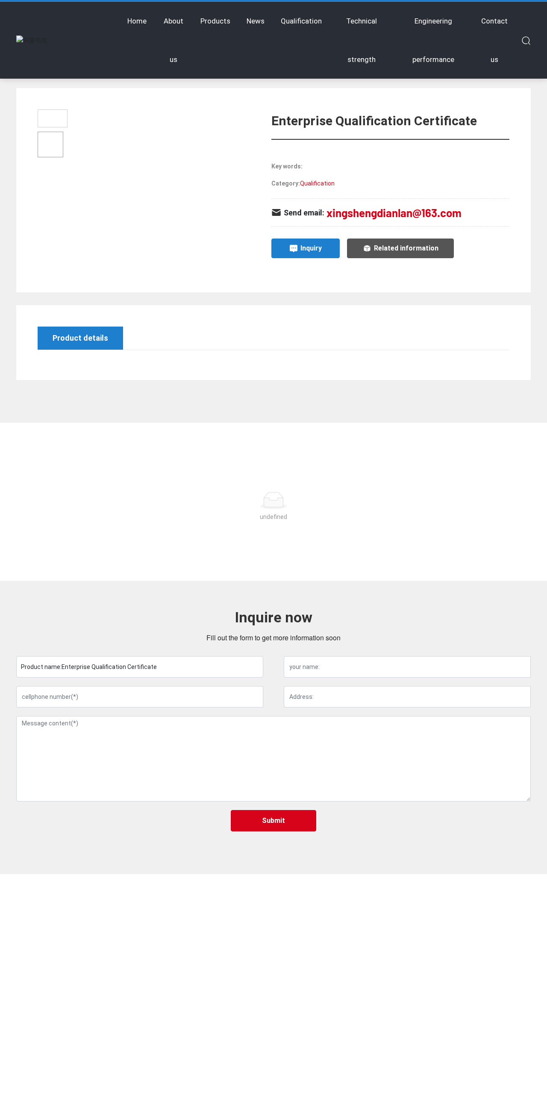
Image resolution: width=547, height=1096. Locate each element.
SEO (473, 1082)
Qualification (317, 183)
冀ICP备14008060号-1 (368, 1081)
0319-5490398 (54, 969)
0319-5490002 (55, 957)
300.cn (453, 1082)
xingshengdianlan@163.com (394, 212)
